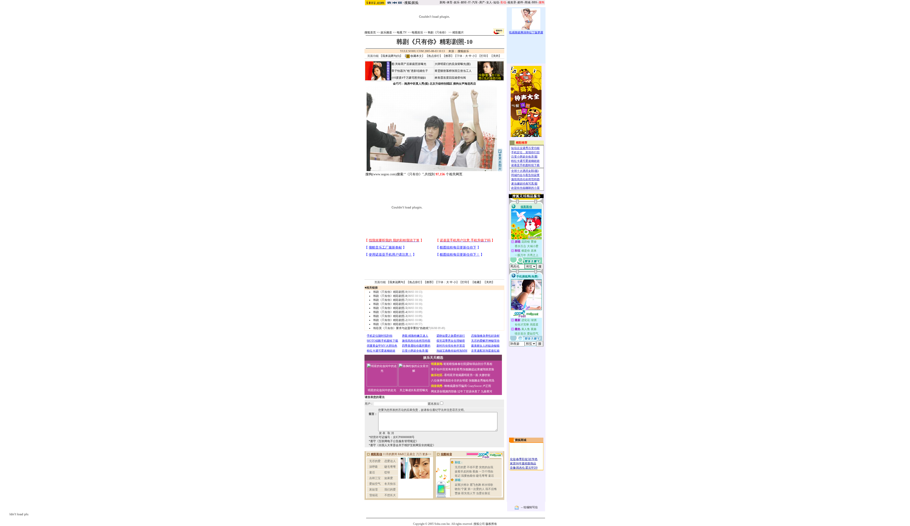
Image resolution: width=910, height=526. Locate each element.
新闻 (442, 2)
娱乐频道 (386, 32)
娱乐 (457, 2)
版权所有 (491, 524)
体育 (449, 2)
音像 (513, 467)
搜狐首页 (370, 32)
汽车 (475, 2)
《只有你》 (414, 174)
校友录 (512, 2)
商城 (527, 2)
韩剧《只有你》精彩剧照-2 (390, 320)
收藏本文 (416, 56)
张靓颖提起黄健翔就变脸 (478, 369)
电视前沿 (417, 32)
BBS (534, 2)
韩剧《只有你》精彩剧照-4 (390, 312)
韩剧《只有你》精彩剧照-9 (390, 292)
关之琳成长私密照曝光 (414, 390)
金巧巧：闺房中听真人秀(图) (411, 83)
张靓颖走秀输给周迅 (481, 380)
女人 (489, 2)
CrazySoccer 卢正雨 (479, 386)
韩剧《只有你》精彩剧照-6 (390, 304)
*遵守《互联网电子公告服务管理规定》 (394, 441)
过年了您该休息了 (468, 391)
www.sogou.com (384, 174)
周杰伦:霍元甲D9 (526, 467)
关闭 (496, 56)
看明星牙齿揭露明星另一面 (460, 375)
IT (469, 2)
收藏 (477, 282)
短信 (496, 2)
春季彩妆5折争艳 (526, 459)
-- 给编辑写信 (529, 507)
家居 (513, 463)
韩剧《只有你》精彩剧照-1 (390, 324)
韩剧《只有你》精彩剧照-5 (390, 308)
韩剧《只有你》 (438, 32)
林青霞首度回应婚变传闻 (450, 77)
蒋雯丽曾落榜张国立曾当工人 (453, 71)
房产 (482, 2)
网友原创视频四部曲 (444, 391)
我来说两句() (391, 56)
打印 (484, 56)
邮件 (520, 2)
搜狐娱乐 (463, 51)
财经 (464, 2)
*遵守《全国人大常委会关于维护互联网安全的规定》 (402, 445)
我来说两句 (396, 282)
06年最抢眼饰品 (526, 463)
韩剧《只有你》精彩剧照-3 (390, 316)
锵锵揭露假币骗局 (455, 386)
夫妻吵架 (484, 375)
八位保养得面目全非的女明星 (449, 380)
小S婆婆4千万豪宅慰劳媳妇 (408, 77)
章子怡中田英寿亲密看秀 (446, 369)
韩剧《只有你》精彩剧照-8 (390, 296)
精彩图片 (458, 32)
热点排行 (434, 56)
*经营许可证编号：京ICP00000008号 (391, 437)
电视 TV (402, 32)
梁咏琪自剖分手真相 (479, 364)
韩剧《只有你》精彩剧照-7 (390, 300)
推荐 (448, 56)
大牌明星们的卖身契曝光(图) (453, 64)
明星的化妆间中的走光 (382, 390)
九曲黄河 (486, 391)
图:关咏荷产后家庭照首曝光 (408, 64)
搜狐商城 (520, 440)
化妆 (513, 459)
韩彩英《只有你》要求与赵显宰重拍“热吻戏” (401, 328)
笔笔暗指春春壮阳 (454, 364)
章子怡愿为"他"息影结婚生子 (409, 71)
